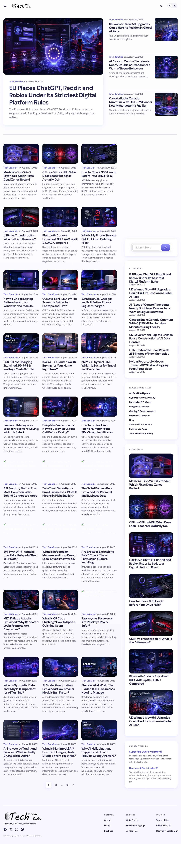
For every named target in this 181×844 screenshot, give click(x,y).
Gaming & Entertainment (142, 411)
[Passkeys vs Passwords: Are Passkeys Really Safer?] (99, 600)
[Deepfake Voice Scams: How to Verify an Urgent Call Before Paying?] (60, 406)
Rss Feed (108, 830)
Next (73, 785)
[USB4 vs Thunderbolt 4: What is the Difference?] (21, 217)
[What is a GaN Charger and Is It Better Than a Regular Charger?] (99, 280)
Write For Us (132, 820)
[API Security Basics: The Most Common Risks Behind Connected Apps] (21, 470)
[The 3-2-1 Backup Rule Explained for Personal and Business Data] (99, 470)
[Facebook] (5, 829)
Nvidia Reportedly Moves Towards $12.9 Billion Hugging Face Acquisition (149, 365)
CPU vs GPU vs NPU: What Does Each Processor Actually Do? (150, 524)
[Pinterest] (22, 829)
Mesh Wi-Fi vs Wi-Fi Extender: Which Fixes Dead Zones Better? (150, 484)
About (107, 820)
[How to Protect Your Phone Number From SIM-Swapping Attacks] (99, 406)
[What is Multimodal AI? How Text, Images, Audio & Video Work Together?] (60, 730)
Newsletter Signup (135, 825)
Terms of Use (162, 820)
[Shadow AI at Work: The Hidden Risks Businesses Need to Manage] (99, 667)
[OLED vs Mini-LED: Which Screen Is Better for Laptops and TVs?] (60, 280)
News (132, 420)
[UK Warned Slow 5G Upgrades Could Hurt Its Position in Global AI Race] (166, 29)
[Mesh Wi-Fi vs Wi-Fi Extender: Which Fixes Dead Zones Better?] (21, 154)
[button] (5, 5)
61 (67, 784)
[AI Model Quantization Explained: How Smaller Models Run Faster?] (60, 667)
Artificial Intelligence (139, 393)
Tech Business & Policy (141, 433)
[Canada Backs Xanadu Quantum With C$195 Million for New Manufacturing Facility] (166, 104)
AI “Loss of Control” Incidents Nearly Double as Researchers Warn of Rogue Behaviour (129, 65)
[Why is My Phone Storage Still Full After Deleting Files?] (99, 217)
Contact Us (132, 830)
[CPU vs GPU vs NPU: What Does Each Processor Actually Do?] (60, 154)
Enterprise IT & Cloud (140, 402)
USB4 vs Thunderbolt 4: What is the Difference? (150, 640)
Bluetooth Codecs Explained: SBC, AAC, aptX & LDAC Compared (149, 680)
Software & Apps (138, 429)
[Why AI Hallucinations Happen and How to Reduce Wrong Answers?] (99, 730)
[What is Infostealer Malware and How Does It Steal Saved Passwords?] (60, 533)
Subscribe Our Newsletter (144, 751)
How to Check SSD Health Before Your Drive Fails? (146, 603)
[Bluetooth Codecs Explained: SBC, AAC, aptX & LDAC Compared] (60, 217)
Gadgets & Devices (139, 406)
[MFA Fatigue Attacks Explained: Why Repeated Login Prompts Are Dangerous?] (21, 600)
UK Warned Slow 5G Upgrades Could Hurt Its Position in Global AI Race (130, 27)
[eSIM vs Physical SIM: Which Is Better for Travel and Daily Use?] (99, 343)
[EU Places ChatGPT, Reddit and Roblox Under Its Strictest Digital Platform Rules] (53, 46)
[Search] (165, 247)
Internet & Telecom (139, 415)
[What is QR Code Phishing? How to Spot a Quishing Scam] (60, 600)
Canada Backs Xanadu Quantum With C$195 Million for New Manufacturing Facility (130, 102)
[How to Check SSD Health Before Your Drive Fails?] (99, 154)
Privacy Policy (163, 825)
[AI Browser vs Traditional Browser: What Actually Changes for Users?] (21, 730)
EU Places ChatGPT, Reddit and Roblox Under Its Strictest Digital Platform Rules (52, 95)
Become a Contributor (142, 768)
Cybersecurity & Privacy (142, 397)
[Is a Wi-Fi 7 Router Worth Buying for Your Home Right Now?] (60, 343)
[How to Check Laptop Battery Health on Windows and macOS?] (21, 280)
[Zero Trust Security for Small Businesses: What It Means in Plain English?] (60, 470)
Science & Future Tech (141, 424)
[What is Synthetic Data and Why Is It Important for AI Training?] (21, 667)
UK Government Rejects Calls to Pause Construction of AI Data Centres (151, 338)
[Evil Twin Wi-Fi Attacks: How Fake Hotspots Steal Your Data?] (21, 533)
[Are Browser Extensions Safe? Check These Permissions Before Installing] (99, 533)
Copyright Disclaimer (167, 830)
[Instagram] (16, 829)
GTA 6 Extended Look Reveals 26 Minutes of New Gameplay (149, 352)
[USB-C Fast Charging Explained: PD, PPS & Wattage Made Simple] (21, 343)
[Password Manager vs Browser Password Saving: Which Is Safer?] (21, 406)
